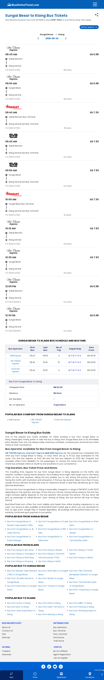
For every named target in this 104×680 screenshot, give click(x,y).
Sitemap (6, 637)
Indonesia (6, 654)
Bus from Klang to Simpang (20, 561)
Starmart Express (15, 370)
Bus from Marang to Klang (50, 614)
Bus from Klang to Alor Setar (20, 550)
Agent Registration (62, 654)
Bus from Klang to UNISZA (81, 557)
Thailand (6, 651)
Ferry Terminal (60, 634)
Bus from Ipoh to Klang (18, 606)
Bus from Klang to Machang (20, 557)
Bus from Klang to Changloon (21, 553)
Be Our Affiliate (60, 651)
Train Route (58, 640)
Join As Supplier (60, 658)
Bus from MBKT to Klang (80, 603)
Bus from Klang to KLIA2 (49, 561)
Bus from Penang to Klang (81, 606)
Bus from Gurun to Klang (18, 603)
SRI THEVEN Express (16, 362)
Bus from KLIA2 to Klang (49, 603)
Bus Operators (60, 627)
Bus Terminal (59, 630)
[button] (11, 675)
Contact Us (7, 630)
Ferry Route (58, 637)
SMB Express (15, 355)
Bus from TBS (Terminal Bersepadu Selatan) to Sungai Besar (83, 574)
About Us (6, 627)
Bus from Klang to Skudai (50, 550)
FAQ (4, 634)
